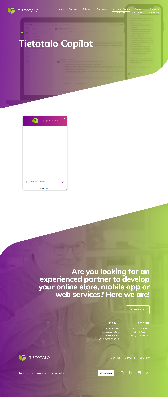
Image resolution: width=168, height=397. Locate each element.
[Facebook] (122, 374)
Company (140, 9)
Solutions (87, 9)
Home (61, 9)
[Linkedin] (139, 374)
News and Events (121, 9)
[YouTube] (148, 374)
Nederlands (155, 12)
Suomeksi (122, 12)
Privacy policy (58, 372)
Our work (102, 9)
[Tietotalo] (23, 13)
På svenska (138, 12)
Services (73, 9)
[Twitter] (130, 374)
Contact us (155, 9)
